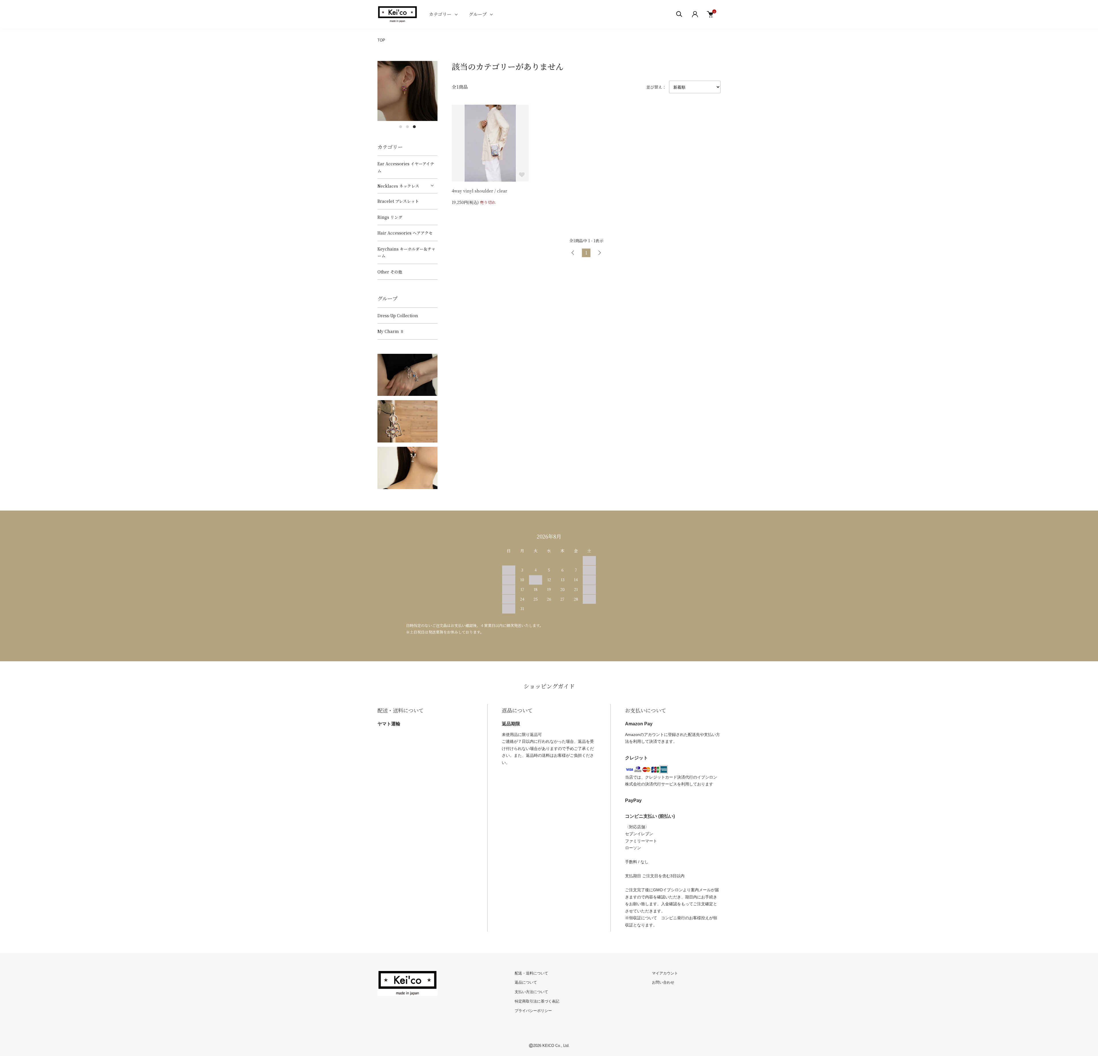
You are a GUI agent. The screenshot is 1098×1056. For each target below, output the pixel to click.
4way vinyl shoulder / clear (479, 191)
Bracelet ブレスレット (398, 201)
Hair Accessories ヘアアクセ (405, 233)
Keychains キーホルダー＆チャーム (406, 252)
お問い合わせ (663, 982)
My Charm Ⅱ (390, 331)
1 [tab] (400, 126)
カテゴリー (440, 14)
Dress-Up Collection (397, 315)
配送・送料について (531, 973)
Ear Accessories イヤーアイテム (405, 167)
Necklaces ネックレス (398, 186)
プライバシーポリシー (533, 1011)
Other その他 (389, 272)
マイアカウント (665, 973)
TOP (381, 40)
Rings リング (389, 217)
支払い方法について (531, 992)
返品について (526, 982)
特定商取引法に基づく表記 (537, 1001)
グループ (478, 14)
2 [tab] (407, 126)
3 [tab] (414, 126)
